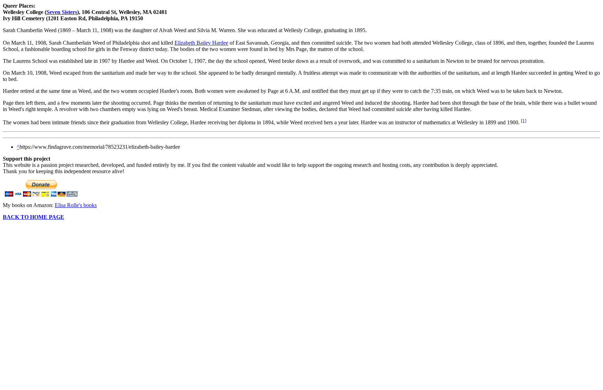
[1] (523, 120)
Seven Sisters (61, 12)
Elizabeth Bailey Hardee (201, 43)
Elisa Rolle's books (76, 205)
